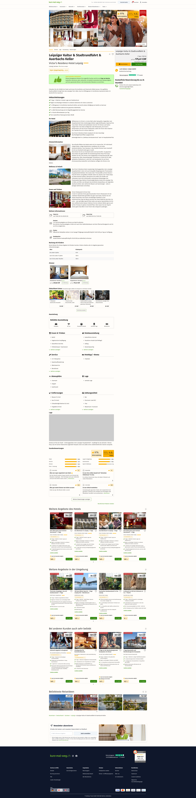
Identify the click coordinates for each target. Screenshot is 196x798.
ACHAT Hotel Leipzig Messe (56, 595)
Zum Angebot (69, 559)
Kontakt (52, 770)
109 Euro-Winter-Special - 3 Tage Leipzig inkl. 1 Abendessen (83, 591)
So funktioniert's (119, 776)
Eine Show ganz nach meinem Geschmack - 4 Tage (131, 531)
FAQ (51, 776)
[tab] (96, 711)
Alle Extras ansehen (81, 310)
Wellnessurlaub (53, 6)
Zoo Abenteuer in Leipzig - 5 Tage (108, 530)
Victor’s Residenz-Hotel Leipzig (57, 534)
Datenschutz (134, 770)
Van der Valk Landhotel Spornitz (106, 654)
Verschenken (124, 64)
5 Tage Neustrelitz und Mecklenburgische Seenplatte (131, 651)
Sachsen (67, 715)
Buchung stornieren (55, 773)
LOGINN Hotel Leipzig (79, 595)
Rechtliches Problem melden (106, 503)
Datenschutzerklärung (63, 740)
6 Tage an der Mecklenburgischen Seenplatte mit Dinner (108, 651)
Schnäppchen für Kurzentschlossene (79, 651)
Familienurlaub (80, 6)
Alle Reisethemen (87, 776)
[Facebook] (76, 756)
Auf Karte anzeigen (64, 66)
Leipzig (73, 715)
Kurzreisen (52, 715)
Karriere (117, 770)
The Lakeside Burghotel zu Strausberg (58, 652)
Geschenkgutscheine (71, 770)
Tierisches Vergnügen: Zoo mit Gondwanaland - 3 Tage (58, 591)
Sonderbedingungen (125, 88)
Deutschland (60, 715)
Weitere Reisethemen (93, 6)
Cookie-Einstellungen (55, 780)
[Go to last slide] (143, 692)
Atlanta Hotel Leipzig (103, 595)
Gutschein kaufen (124, 2)
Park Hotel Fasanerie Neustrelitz (130, 654)
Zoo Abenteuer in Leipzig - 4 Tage (83, 530)
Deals (104, 6)
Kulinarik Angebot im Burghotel (59, 650)
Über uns (117, 773)
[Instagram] (73, 756)
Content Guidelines (136, 776)
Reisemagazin (86, 770)
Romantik (71, 6)
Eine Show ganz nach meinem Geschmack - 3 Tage (58, 531)
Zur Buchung (65, 282)
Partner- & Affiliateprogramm (106, 773)
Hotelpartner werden (104, 770)
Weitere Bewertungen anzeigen (81, 499)
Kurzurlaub (62, 6)
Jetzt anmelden (85, 733)
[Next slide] (146, 692)
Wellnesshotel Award (88, 773)
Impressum (134, 773)
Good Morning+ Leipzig (128, 595)
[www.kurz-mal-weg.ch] (55, 2)
